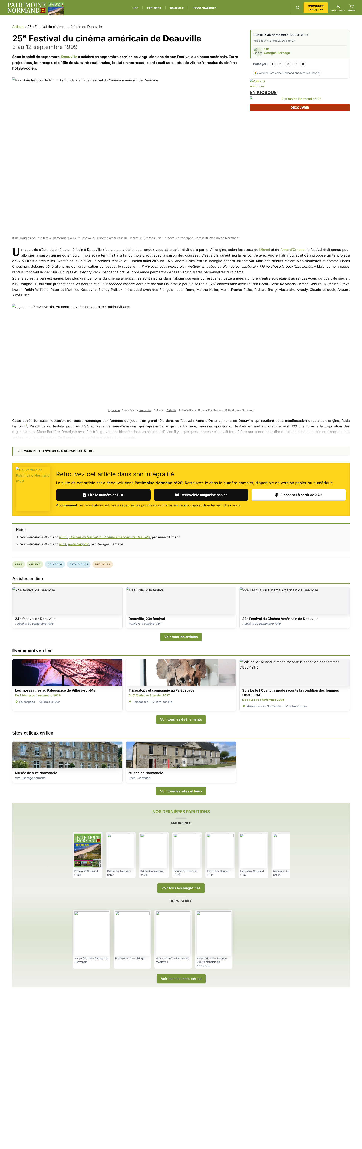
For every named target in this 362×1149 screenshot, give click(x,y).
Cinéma (34, 564)
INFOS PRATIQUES (204, 8)
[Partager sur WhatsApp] (295, 64)
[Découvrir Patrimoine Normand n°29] (33, 489)
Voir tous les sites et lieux (181, 791)
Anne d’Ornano (292, 250)
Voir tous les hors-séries (181, 979)
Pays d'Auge (79, 564)
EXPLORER (154, 8)
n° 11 (62, 544)
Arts (18, 564)
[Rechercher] (297, 7)
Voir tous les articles (181, 637)
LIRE (135, 8)
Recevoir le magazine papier (204, 495)
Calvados (55, 564)
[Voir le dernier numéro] (56, 8)
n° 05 (63, 537)
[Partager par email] (303, 64)
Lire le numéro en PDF (106, 495)
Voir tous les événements (181, 719)
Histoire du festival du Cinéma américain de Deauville (109, 537)
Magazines (181, 823)
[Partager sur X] (280, 64)
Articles (18, 27)
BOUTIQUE (177, 8)
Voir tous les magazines (181, 888)
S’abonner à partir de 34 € (301, 495)
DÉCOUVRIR (300, 108)
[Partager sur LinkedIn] (288, 64)
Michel (264, 250)
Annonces (257, 86)
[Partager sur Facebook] (273, 64)
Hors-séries (181, 901)
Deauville (69, 57)
